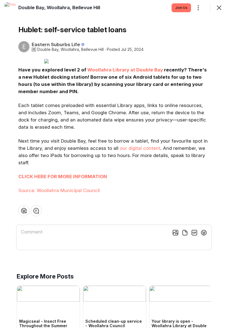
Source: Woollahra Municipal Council (59, 190)
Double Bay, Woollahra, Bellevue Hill (70, 49)
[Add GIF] (194, 232)
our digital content (140, 148)
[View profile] (10, 7)
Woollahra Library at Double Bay (125, 70)
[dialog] (114, 164)
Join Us (181, 8)
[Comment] (36, 210)
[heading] (59, 7)
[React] (24, 210)
